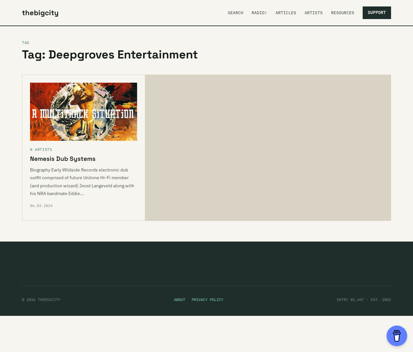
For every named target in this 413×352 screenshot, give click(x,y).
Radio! (259, 13)
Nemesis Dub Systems (63, 159)
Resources (342, 13)
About (179, 299)
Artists (314, 13)
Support (377, 12)
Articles (286, 13)
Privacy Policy (207, 299)
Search (235, 13)
